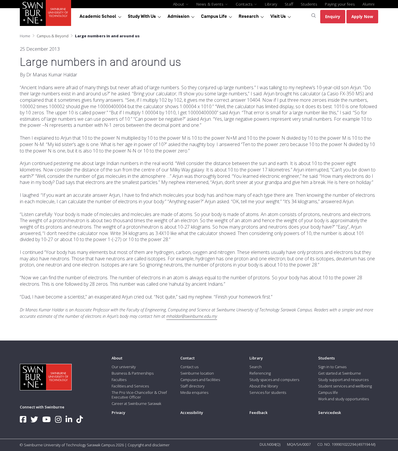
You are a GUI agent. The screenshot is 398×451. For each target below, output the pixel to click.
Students (309, 4)
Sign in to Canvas (332, 366)
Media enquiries (194, 392)
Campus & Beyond (52, 35)
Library (271, 4)
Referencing (260, 373)
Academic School (98, 16)
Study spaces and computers (274, 379)
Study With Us (142, 16)
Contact (187, 358)
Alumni (368, 4)
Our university (124, 366)
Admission (178, 16)
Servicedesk (329, 412)
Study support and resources (343, 379)
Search (255, 366)
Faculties (119, 379)
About (179, 4)
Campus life (328, 392)
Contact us (189, 366)
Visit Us (278, 16)
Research (249, 16)
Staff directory (192, 386)
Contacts (245, 4)
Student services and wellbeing (345, 386)
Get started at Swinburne (339, 373)
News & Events (210, 4)
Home (25, 35)
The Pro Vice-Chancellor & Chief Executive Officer (139, 395)
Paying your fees (340, 4)
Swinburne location (197, 373)
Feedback (258, 412)
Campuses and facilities (200, 379)
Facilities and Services (130, 386)
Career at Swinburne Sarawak (136, 403)
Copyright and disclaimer (149, 445)
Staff (289, 4)
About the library (263, 386)
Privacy (118, 412)
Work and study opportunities (343, 398)
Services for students (267, 392)
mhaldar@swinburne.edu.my (191, 316)
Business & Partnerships (133, 373)
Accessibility (191, 412)
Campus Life (214, 16)
